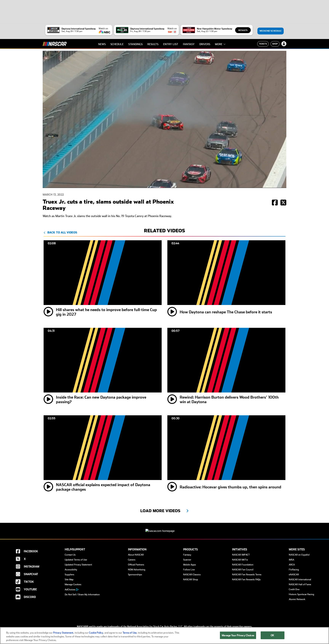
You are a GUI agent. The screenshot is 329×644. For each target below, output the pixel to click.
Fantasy (189, 44)
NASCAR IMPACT (241, 554)
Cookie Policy (96, 632)
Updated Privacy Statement (78, 564)
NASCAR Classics (192, 574)
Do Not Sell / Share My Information (82, 594)
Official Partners (136, 564)
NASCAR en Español (299, 554)
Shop (275, 44)
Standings (135, 44)
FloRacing (294, 569)
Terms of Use (130, 632)
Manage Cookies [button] (73, 584)
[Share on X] (283, 203)
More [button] (218, 44)
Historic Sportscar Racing (301, 594)
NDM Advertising (136, 569)
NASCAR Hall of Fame (300, 584)
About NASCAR (136, 554)
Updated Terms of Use (76, 559)
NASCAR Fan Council (242, 569)
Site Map (69, 579)
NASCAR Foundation (242, 564)
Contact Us (70, 554)
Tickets (263, 44)
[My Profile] (284, 43)
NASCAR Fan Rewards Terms (246, 574)
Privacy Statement (63, 632)
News (102, 44)
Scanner (187, 559)
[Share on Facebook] (275, 203)
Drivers (204, 44)
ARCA (292, 564)
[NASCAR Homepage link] (164, 528)
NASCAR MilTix (240, 559)
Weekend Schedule (271, 31)
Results (243, 30)
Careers (131, 559)
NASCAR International (300, 579)
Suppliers (69, 574)
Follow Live (189, 569)
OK (272, 635)
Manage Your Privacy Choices (238, 635)
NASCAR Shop (190, 579)
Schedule (117, 44)
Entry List (170, 44)
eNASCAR (294, 574)
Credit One (294, 589)
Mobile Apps (189, 564)
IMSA (291, 559)
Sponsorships (135, 574)
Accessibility (71, 569)
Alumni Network (297, 599)
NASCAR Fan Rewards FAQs (246, 579)
